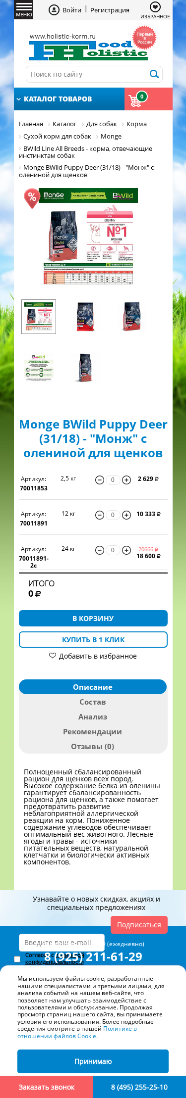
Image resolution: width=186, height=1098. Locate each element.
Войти (71, 9)
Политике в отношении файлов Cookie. (77, 1032)
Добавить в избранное (98, 656)
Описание (93, 687)
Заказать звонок (46, 1087)
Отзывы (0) (92, 746)
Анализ (92, 716)
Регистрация (109, 9)
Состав (92, 702)
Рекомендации (92, 731)
